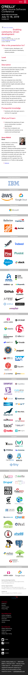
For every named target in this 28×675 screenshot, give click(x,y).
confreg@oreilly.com (19, 671)
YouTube (7, 649)
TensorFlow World (6, 620)
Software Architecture (6, 617)
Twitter (6, 639)
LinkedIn (7, 653)
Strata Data (4, 618)
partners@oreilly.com (20, 588)
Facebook (7, 642)
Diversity (4, 605)
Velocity (3, 622)
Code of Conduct (5, 607)
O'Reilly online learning (7, 628)
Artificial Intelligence (6, 615)
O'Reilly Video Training (7, 633)
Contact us (4, 603)
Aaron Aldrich (4, 37)
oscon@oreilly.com (9, 583)
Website (7, 163)
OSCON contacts (17, 593)
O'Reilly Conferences (6, 630)
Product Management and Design (8, 40)
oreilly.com (4, 632)
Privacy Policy (5, 608)
